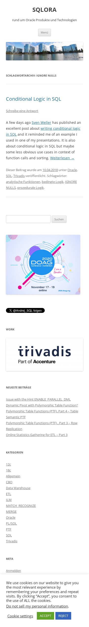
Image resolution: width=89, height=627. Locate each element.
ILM (9, 500)
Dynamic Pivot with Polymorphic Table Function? (42, 405)
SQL (9, 176)
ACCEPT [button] (45, 615)
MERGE (11, 511)
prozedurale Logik (30, 187)
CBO (9, 482)
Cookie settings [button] (20, 616)
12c (8, 464)
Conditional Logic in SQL (33, 99)
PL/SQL (11, 523)
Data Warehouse (18, 488)
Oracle (72, 170)
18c (8, 470)
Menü (44, 32)
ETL (8, 494)
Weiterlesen (62, 158)
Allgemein (13, 476)
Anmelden (13, 570)
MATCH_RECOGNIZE (21, 505)
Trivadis (19, 176)
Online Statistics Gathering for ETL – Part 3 (36, 435)
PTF (8, 529)
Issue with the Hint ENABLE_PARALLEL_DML (38, 399)
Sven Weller (41, 122)
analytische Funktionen (23, 181)
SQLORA (44, 10)
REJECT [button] (63, 615)
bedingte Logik (53, 181)
